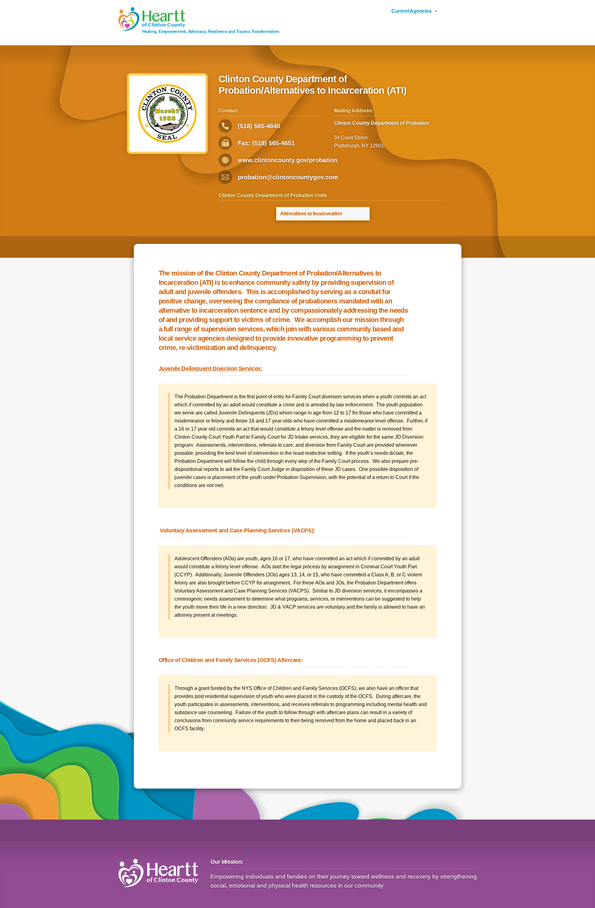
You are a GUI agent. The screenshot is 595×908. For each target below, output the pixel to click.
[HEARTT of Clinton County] (152, 28)
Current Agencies (411, 11)
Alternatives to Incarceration (311, 213)
